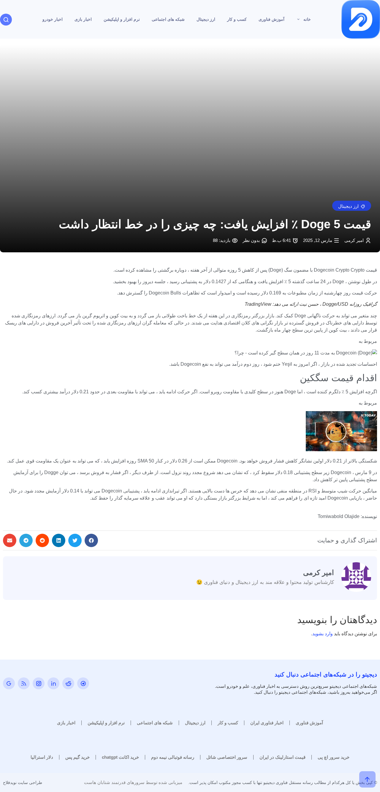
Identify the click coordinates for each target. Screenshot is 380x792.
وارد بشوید (322, 633)
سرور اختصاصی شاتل (226, 757)
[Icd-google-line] (9, 683)
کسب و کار (237, 19)
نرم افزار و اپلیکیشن (122, 19)
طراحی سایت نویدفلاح (22, 782)
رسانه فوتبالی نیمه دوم (172, 757)
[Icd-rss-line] (24, 683)
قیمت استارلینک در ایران (282, 757)
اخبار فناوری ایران (267, 722)
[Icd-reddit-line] (68, 683)
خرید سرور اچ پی (333, 757)
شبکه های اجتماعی (168, 19)
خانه (307, 19)
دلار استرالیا (42, 757)
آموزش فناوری (271, 19)
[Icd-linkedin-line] (53, 683)
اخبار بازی (83, 19)
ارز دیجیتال (206, 19)
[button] (351, 206)
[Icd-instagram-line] (39, 683)
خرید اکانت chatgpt (120, 757)
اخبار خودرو (52, 19)
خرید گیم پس (77, 757)
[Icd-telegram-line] (83, 683)
